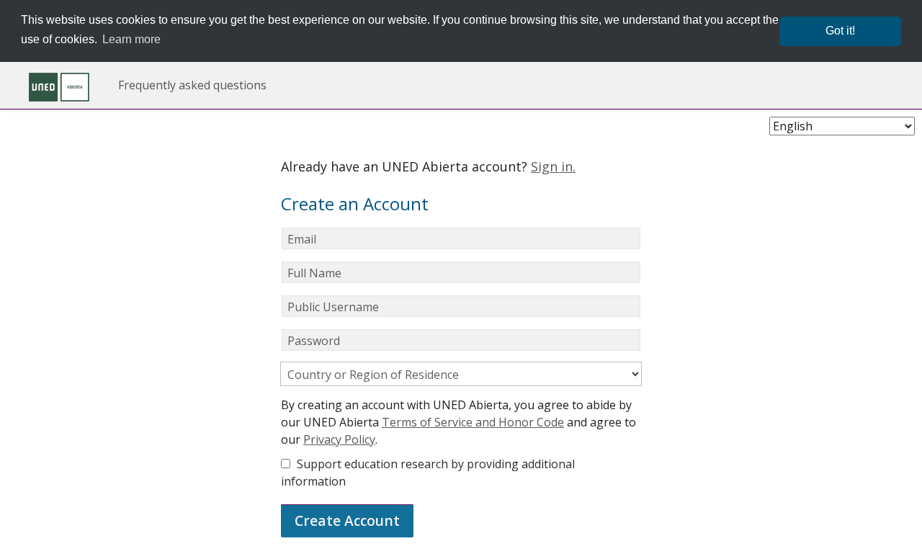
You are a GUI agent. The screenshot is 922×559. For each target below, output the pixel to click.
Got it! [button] (840, 30)
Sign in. (553, 166)
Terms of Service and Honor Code (473, 422)
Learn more (131, 39)
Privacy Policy (339, 439)
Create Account (347, 520)
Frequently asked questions (192, 85)
